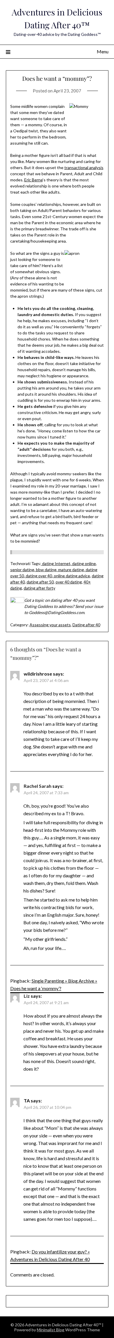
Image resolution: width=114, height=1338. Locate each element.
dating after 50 (40, 581)
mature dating (70, 569)
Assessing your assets (50, 624)
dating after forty (39, 587)
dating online (83, 563)
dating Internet (55, 563)
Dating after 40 (86, 624)
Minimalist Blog (50, 1329)
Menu (102, 51)
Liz (27, 996)
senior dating (22, 569)
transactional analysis (83, 167)
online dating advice (71, 575)
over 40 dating (69, 581)
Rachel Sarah (37, 786)
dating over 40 (38, 575)
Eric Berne (33, 179)
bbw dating (45, 569)
